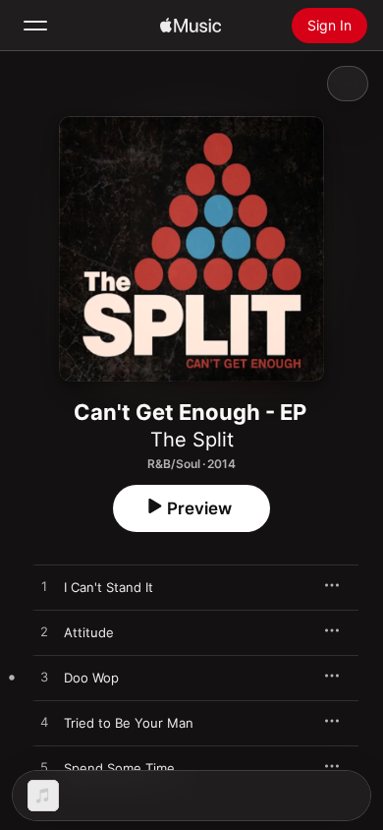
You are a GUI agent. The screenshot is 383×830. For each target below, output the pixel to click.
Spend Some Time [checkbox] (119, 768)
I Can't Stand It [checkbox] (108, 587)
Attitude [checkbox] (89, 632)
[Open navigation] (35, 25)
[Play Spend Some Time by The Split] (44, 768)
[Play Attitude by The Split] (44, 632)
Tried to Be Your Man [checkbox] (128, 723)
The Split (192, 439)
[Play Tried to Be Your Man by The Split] (44, 723)
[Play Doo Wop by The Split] (44, 677)
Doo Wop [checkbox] (91, 677)
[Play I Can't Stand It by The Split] (44, 587)
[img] (190, 25)
